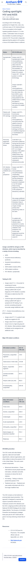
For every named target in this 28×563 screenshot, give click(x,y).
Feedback (22, 559)
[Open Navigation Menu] (2, 2)
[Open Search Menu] (26, 2)
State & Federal (6, 9)
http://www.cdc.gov (16, 540)
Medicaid (12, 17)
